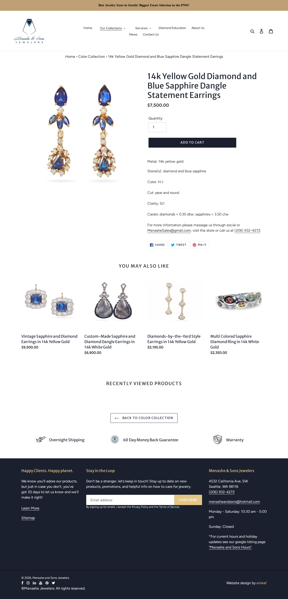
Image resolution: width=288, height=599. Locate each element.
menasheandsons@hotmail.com (234, 501)
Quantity (155, 118)
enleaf (261, 583)
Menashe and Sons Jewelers (50, 577)
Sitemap (28, 518)
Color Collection (91, 56)
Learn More (30, 508)
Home (70, 56)
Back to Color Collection (147, 418)
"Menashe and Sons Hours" (230, 547)
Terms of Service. (169, 506)
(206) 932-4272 (247, 230)
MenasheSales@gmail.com (169, 230)
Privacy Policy (140, 506)
